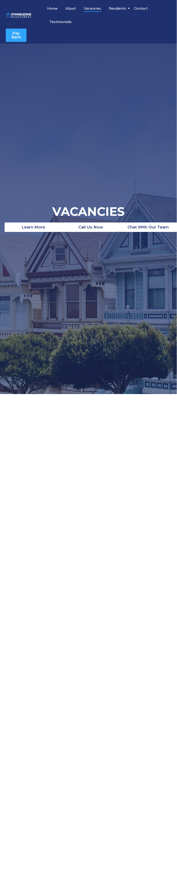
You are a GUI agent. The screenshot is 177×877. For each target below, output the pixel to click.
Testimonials (60, 21)
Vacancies (92, 8)
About (70, 8)
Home (52, 8)
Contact (141, 8)
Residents (117, 8)
